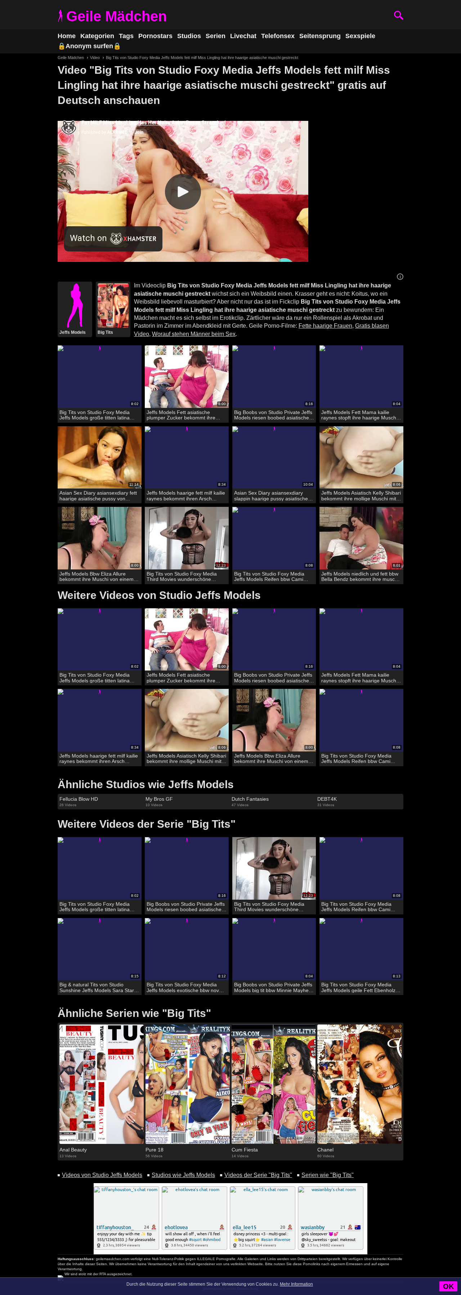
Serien (215, 36)
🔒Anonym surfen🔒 (89, 46)
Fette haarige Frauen (325, 326)
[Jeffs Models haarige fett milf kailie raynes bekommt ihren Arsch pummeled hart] (187, 457)
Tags (126, 36)
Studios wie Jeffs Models (183, 1175)
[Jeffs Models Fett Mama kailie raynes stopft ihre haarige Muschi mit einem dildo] (361, 376)
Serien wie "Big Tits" (327, 1175)
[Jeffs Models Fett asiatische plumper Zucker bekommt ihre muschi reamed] (187, 376)
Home (67, 36)
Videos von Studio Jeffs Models (102, 1175)
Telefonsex (278, 36)
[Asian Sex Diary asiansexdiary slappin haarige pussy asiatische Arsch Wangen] (274, 457)
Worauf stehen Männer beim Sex (194, 334)
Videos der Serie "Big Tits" (258, 1175)
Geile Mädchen (116, 16)
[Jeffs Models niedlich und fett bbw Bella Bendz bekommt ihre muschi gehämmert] (361, 538)
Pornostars (155, 36)
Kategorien (97, 36)
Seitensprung (320, 36)
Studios (189, 36)
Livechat (243, 36)
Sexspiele (360, 36)
